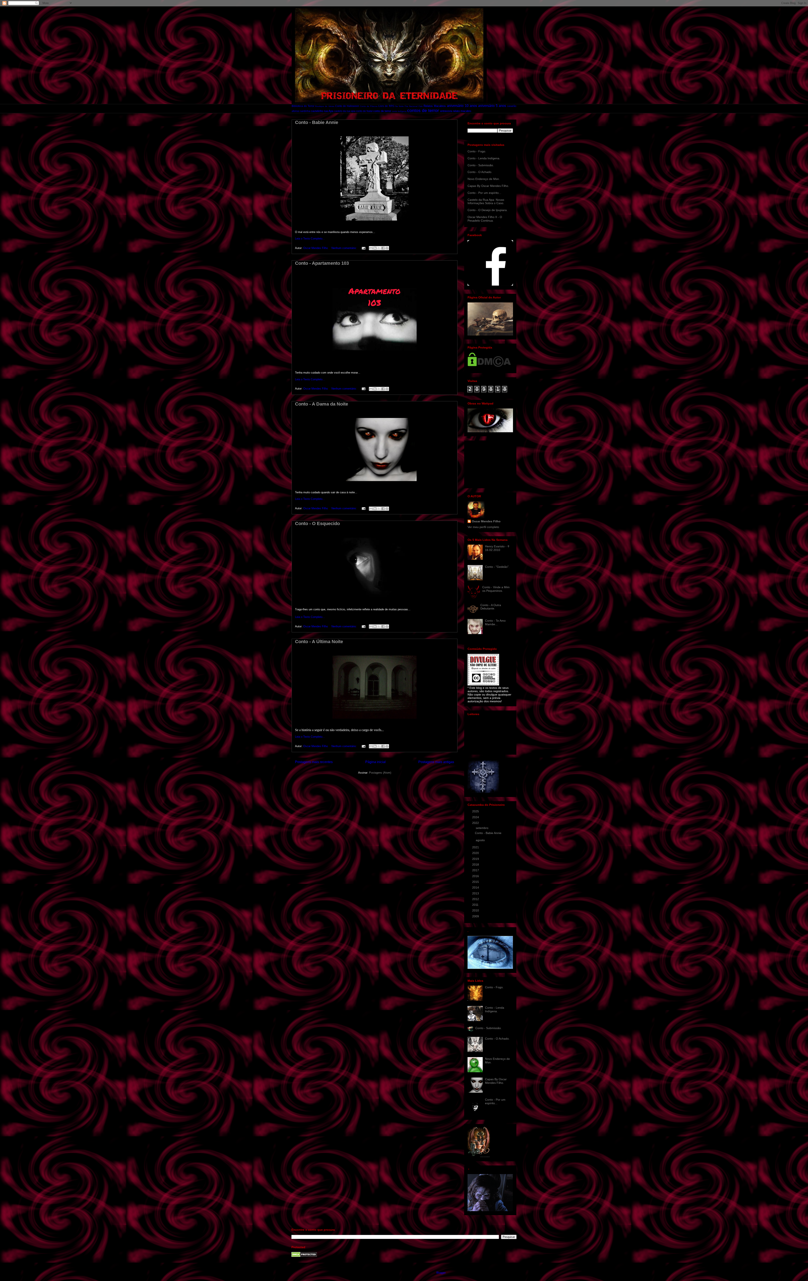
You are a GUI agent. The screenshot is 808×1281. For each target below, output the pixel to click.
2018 (476, 864)
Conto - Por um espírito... (484, 192)
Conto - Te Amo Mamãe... (495, 622)
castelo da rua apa (344, 111)
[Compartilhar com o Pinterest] (387, 248)
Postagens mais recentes (314, 762)
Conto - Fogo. (477, 151)
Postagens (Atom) (380, 772)
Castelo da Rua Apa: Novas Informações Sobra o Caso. (486, 201)
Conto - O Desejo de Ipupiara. (488, 210)
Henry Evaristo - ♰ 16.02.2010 (497, 548)
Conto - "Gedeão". (497, 566)
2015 (476, 881)
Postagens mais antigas (436, 762)
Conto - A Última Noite (319, 641)
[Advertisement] (489, 463)
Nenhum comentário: (344, 248)
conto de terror (382, 111)
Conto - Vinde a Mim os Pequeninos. (496, 588)
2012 (476, 899)
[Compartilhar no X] (379, 248)
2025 (476, 811)
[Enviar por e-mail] (371, 248)
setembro (482, 828)
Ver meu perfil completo (483, 527)
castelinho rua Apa (322, 111)
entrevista (446, 111)
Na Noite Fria (401, 106)
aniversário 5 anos (492, 106)
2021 (476, 847)
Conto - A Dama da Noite (321, 404)
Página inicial (375, 762)
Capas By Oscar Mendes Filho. (488, 186)
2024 (476, 817)
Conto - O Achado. (480, 172)
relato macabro (462, 111)
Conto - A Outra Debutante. (490, 606)
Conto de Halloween (347, 106)
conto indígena (399, 111)
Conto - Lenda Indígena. (484, 158)
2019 (476, 859)
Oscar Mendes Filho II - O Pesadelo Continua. (485, 218)
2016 (476, 876)
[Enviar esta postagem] (363, 248)
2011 (475, 904)
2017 (476, 870)
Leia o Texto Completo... (310, 238)
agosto (481, 840)
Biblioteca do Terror (303, 106)
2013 (476, 893)
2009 (476, 916)
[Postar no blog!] (375, 248)
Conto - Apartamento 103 (322, 263)
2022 (476, 823)
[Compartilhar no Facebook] (383, 248)
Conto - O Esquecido (317, 523)
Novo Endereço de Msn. (484, 179)
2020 (476, 853)
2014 (476, 887)
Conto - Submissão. (481, 165)
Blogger (440, 1272)
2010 (476, 910)
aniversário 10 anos (462, 106)
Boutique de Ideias (324, 106)
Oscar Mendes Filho (486, 521)
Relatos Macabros (435, 106)
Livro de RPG (386, 106)
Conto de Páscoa (368, 106)
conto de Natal (364, 111)
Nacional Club (416, 106)
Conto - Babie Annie (316, 122)
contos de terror (423, 110)
